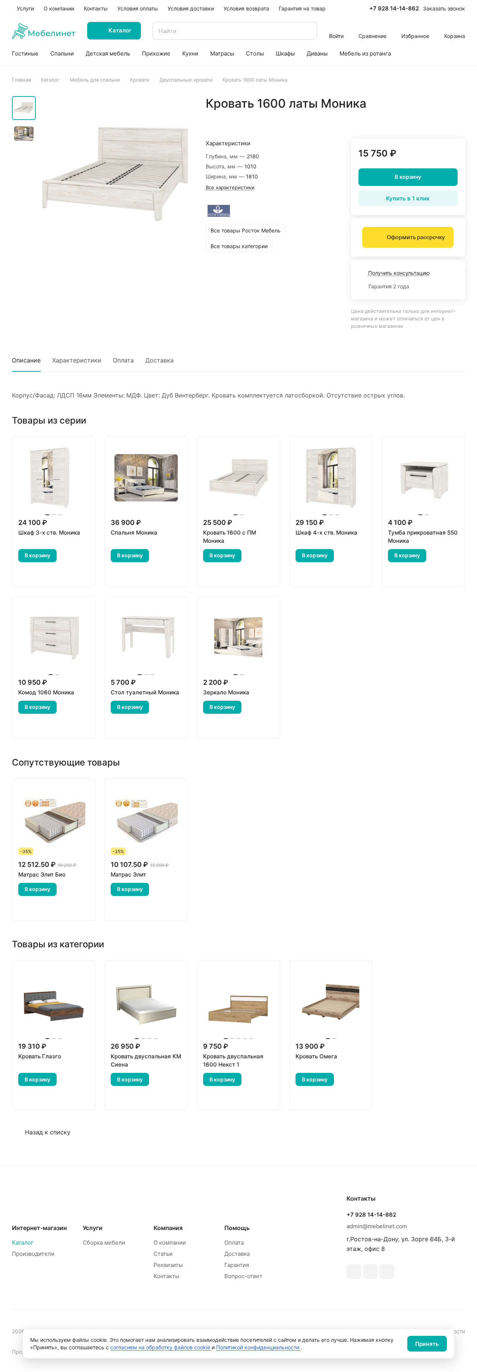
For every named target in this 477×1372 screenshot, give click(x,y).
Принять (427, 1343)
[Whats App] (370, 1271)
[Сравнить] (441, 119)
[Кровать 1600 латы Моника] (115, 173)
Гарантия (236, 1264)
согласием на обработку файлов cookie (161, 1347)
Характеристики (76, 360)
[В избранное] (424, 119)
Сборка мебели (104, 1242)
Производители (33, 1253)
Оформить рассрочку (416, 237)
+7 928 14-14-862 (394, 8)
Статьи (163, 1253)
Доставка (159, 360)
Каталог (23, 1242)
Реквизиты (168, 1264)
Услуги (92, 1228)
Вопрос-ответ (243, 1276)
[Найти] (307, 30)
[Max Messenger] (386, 1271)
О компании (170, 1242)
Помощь (237, 1228)
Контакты (166, 1276)
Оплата (123, 360)
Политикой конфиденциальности (258, 1347)
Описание (26, 360)
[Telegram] (354, 1271)
